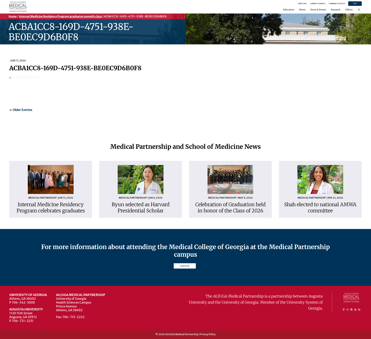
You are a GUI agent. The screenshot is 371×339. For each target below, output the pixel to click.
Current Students (317, 3)
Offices (349, 9)
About (302, 9)
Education (288, 9)
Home (13, 16)
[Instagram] (352, 308)
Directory (302, 3)
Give (355, 3)
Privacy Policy (208, 334)
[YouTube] (356, 308)
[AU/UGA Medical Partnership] (40, 7)
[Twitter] (348, 308)
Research (335, 9)
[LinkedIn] (359, 308)
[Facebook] (344, 308)
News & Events (318, 9)
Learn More (185, 266)
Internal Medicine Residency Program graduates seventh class (60, 16)
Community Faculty (337, 3)
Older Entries (22, 110)
